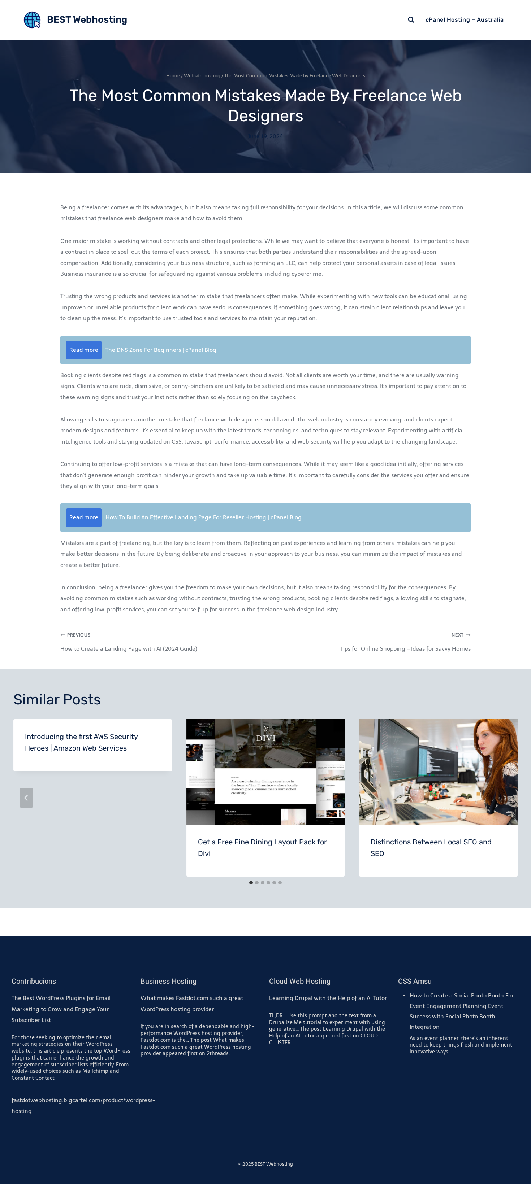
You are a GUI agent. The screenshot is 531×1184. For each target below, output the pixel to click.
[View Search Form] (411, 19)
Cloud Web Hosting (300, 981)
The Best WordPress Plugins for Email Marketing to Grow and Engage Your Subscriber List (61, 1009)
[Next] (504, 798)
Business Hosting (169, 981)
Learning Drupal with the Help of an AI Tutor (328, 998)
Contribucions (34, 981)
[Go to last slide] (26, 798)
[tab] (251, 882)
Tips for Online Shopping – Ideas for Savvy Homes (405, 642)
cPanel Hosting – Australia (465, 19)
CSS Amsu (415, 981)
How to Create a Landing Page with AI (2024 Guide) (128, 642)
